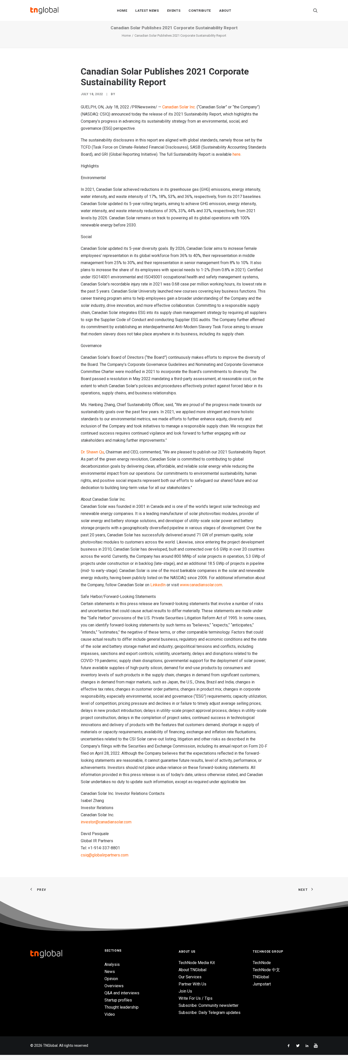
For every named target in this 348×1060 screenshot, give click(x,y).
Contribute (200, 10)
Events (174, 10)
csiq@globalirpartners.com (104, 855)
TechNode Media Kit (197, 962)
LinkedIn (158, 584)
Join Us (185, 991)
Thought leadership (121, 1007)
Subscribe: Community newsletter (208, 1005)
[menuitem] (122, 10)
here (236, 154)
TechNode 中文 (266, 969)
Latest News (147, 10)
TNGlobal (261, 977)
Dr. (92, 452)
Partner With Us (192, 984)
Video (109, 1014)
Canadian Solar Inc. (179, 107)
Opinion (111, 978)
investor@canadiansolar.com (106, 822)
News (109, 971)
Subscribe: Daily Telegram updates (209, 1012)
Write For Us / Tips (195, 998)
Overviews (114, 985)
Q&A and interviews (121, 993)
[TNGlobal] (44, 10)
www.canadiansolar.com (201, 584)
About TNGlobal (192, 969)
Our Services (190, 977)
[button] (315, 10)
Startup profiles (118, 1000)
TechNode (262, 962)
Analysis (112, 964)
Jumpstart (262, 984)
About (225, 10)
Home (122, 10)
